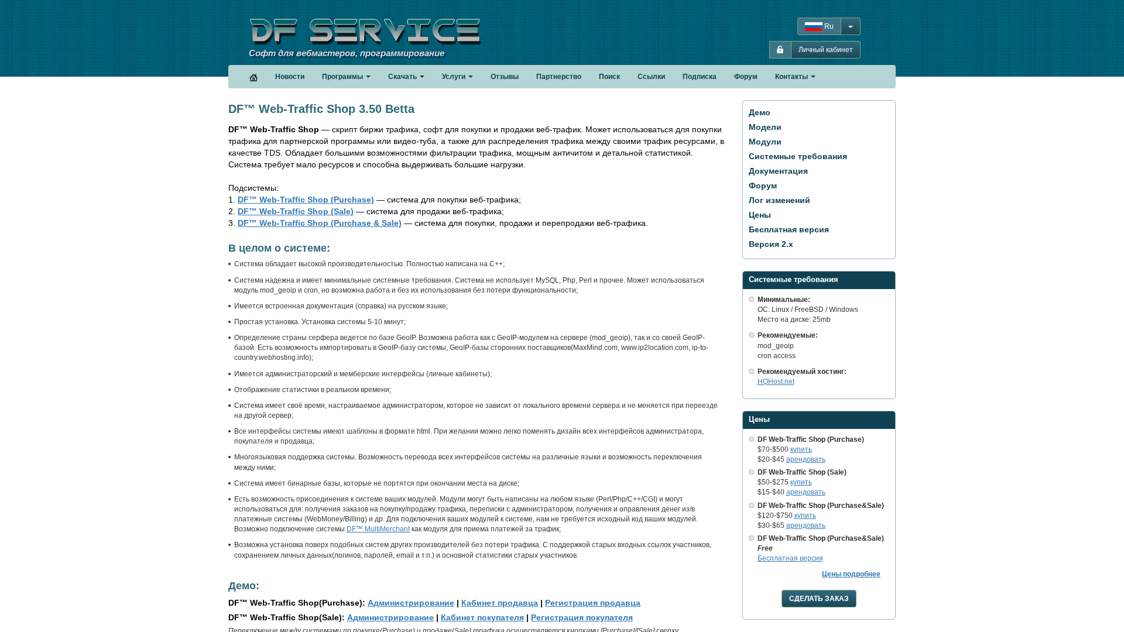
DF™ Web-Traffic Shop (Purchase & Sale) (320, 223)
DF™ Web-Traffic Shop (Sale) (296, 211)
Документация (778, 171)
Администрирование (411, 602)
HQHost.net (776, 381)
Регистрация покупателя (582, 617)
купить (801, 449)
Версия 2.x (771, 244)
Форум (763, 185)
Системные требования (798, 156)
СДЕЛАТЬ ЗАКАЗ (819, 599)
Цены (760, 214)
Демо (759, 112)
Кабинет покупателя (482, 617)
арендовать (805, 459)
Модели (765, 127)
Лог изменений (779, 200)
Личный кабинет (826, 50)
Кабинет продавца (499, 602)
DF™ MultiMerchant (378, 529)
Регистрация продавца (592, 602)
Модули (765, 141)
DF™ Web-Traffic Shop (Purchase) (306, 199)
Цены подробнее (851, 574)
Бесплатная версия (789, 229)
